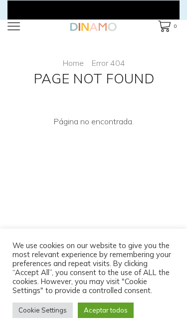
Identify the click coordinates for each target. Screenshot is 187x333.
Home (73, 63)
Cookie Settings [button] (42, 310)
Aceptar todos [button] (106, 310)
